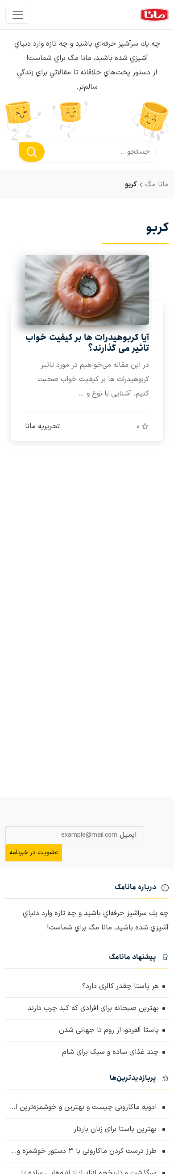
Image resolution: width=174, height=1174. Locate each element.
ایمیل (128, 835)
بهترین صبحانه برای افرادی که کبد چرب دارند (93, 1008)
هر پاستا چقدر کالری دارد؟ (120, 986)
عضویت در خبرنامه (33, 852)
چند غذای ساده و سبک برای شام (110, 1052)
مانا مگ (157, 184)
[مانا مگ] (154, 15)
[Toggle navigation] (17, 15)
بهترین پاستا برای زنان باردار (116, 1129)
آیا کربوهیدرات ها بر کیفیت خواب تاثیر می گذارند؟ (87, 343)
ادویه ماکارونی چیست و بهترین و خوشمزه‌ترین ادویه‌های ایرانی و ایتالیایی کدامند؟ (82, 1107)
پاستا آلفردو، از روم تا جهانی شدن (109, 1030)
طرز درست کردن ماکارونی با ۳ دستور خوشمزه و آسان (82, 1151)
